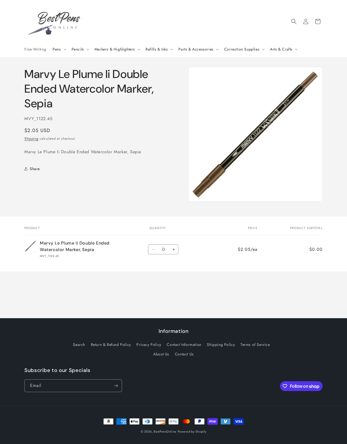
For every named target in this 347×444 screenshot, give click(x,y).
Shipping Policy (221, 344)
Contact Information (184, 344)
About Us (161, 354)
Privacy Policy (148, 344)
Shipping (31, 138)
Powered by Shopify (192, 431)
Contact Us (184, 354)
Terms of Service (255, 344)
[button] (58, 49)
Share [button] (35, 168)
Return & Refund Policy (111, 344)
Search (79, 344)
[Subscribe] (116, 385)
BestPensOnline (165, 431)
